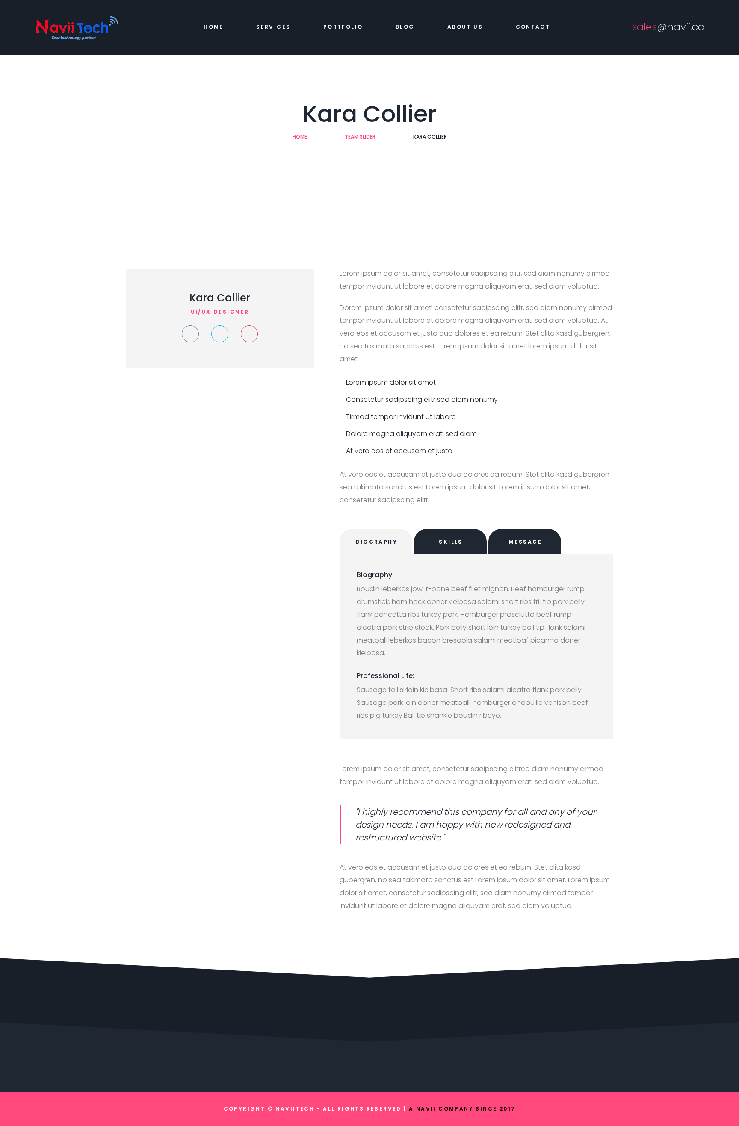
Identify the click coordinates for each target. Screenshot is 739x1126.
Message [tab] (525, 541)
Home (214, 26)
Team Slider (360, 136)
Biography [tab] (376, 541)
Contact (533, 26)
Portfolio (343, 26)
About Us (465, 26)
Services (273, 26)
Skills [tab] (450, 541)
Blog (405, 26)
